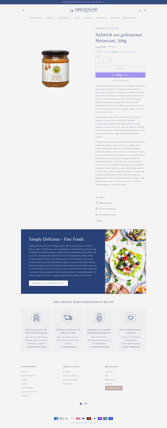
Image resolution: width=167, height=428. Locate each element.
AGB (106, 376)
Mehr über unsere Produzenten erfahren (48, 283)
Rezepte (24, 380)
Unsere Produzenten (28, 376)
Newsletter (25, 396)
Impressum (108, 384)
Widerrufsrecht (110, 380)
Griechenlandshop (80, 422)
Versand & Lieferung (70, 376)
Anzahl (97, 56)
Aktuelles (24, 384)
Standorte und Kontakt (29, 392)
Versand (114, 52)
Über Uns (24, 372)
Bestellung (66, 372)
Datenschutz (109, 372)
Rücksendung (67, 384)
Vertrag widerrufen (114, 388)
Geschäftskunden (27, 388)
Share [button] (100, 221)
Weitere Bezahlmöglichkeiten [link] (120, 80)
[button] (23, 10)
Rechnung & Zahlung (70, 380)
